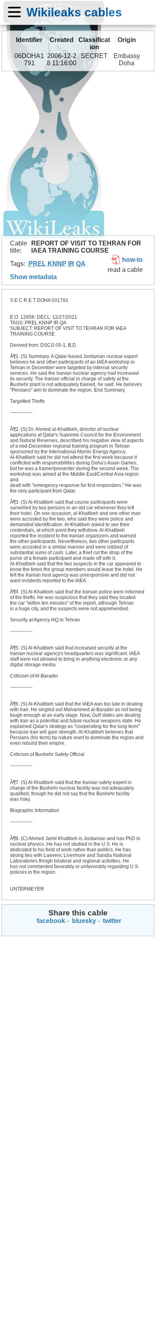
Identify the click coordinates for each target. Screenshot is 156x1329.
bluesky (83, 920)
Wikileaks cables (74, 12)
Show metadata (33, 276)
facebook (50, 920)
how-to (131, 259)
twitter (111, 920)
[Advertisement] (78, 153)
